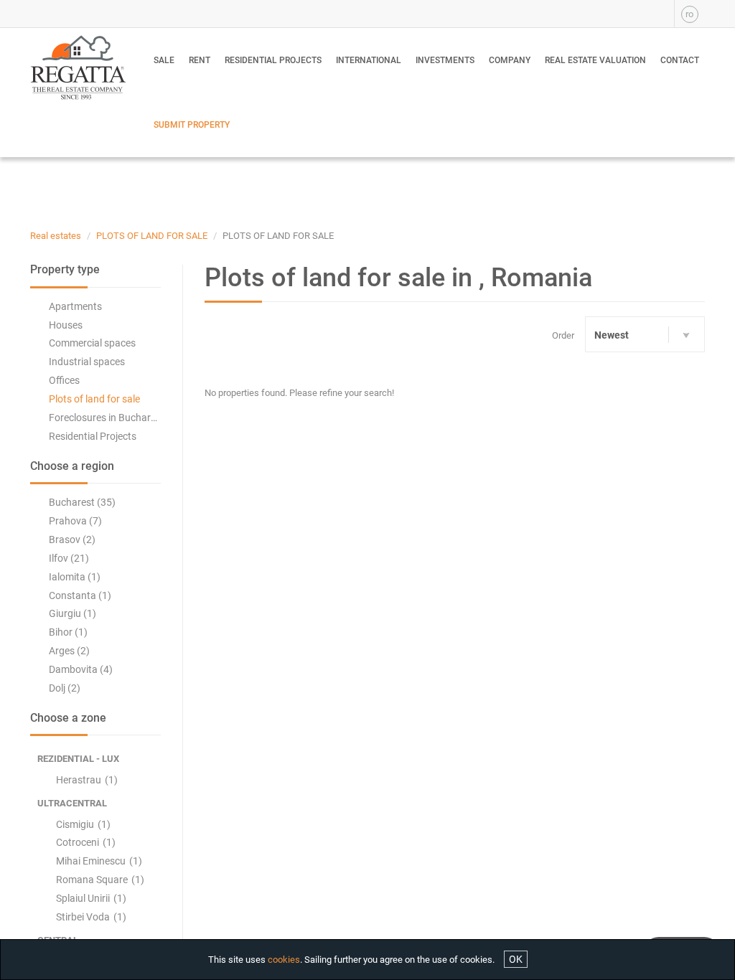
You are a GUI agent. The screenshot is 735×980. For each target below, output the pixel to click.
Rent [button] (199, 60)
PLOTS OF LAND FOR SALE (151, 235)
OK (516, 959)
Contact (679, 60)
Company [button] (509, 60)
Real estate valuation (595, 60)
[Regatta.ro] (77, 67)
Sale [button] (164, 60)
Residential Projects (273, 60)
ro (689, 14)
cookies (284, 959)
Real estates (55, 235)
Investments (445, 60)
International (368, 60)
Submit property (192, 125)
